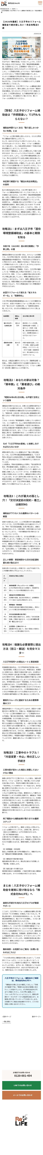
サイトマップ (29, 1140)
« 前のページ (6, 1016)
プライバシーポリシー (16, 1140)
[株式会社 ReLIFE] (4, 3)
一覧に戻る (6, 1021)
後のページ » (36, 1016)
